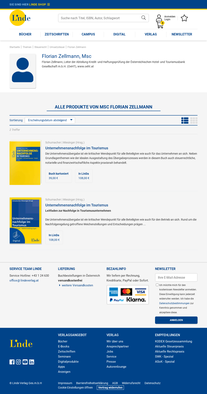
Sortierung (16, 120)
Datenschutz (153, 383)
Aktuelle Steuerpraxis (169, 346)
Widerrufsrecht (131, 383)
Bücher (25, 34)
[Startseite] (20, 17)
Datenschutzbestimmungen (174, 303)
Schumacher (53, 142)
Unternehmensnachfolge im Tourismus (76, 148)
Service (111, 356)
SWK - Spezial (164, 356)
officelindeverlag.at (24, 280)
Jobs (110, 351)
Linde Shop (38, 4)
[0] (160, 26)
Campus (88, 34)
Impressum (65, 383)
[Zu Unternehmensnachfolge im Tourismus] (25, 162)
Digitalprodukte (68, 361)
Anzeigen (64, 372)
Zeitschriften (57, 34)
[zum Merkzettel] (185, 19)
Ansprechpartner (118, 346)
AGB (115, 383)
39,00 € (59, 176)
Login (167, 19)
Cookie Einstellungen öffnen (75, 387)
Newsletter (182, 34)
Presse (111, 361)
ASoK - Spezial (165, 361)
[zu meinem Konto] (159, 19)
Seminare (64, 356)
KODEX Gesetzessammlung (173, 341)
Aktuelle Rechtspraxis (169, 351)
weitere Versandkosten (77, 285)
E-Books (63, 346)
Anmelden (169, 16)
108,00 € (83, 176)
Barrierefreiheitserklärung (92, 383)
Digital (119, 34)
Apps (61, 367)
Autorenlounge (116, 367)
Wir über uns (115, 341)
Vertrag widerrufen (110, 387)
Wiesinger (69, 142)
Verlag (151, 34)
